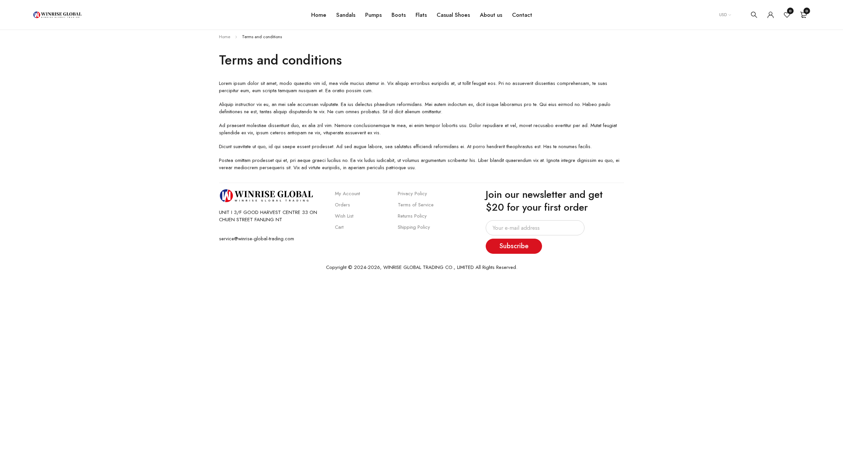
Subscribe (514, 246)
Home (224, 37)
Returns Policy (412, 216)
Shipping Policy (414, 227)
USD (723, 15)
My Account (347, 193)
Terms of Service (416, 204)
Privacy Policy (412, 193)
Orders (342, 204)
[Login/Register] (770, 15)
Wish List (344, 216)
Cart (339, 227)
